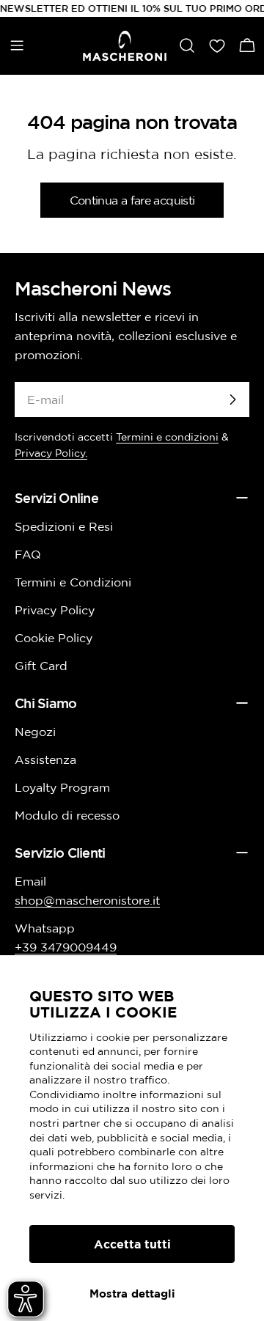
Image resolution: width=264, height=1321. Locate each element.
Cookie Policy (53, 637)
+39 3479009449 (66, 947)
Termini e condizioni (167, 437)
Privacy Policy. (51, 453)
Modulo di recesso (67, 815)
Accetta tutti (132, 1244)
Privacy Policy (55, 610)
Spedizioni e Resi (64, 526)
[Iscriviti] (232, 399)
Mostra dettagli (132, 1293)
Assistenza (45, 759)
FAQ (28, 554)
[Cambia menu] (17, 45)
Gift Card (41, 665)
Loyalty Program (62, 787)
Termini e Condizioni (73, 582)
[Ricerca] (187, 45)
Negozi (35, 731)
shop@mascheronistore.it (87, 900)
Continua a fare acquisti (132, 200)
